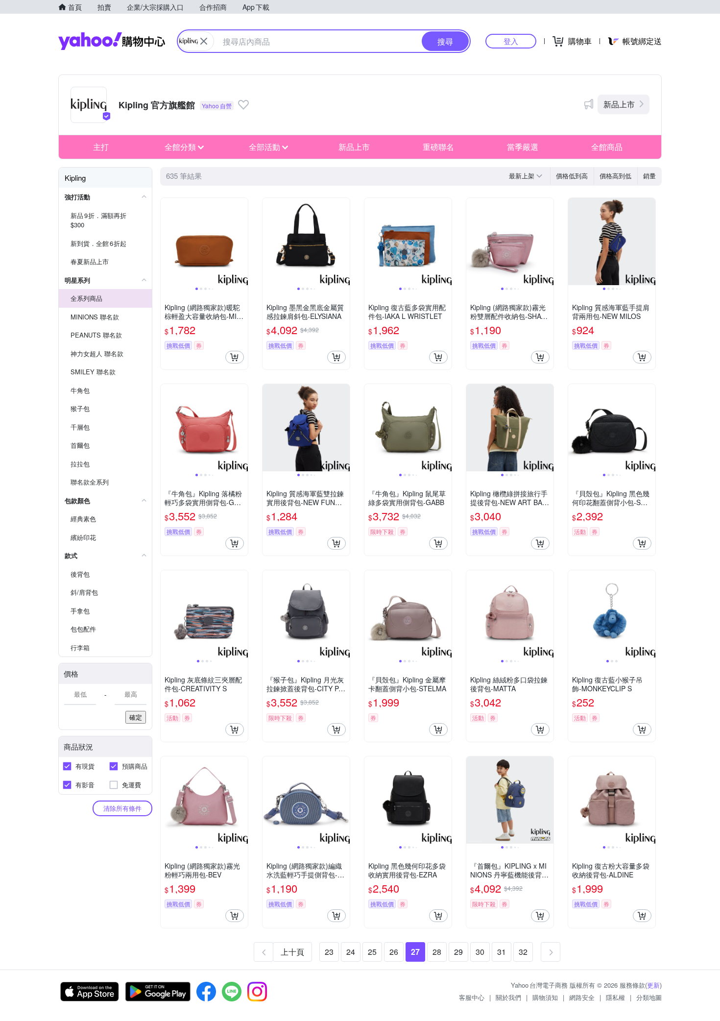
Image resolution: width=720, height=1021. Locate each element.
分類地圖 (649, 997)
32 (523, 951)
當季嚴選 (522, 146)
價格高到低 (615, 175)
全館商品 (607, 146)
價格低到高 (572, 175)
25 (372, 951)
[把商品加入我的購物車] (234, 357)
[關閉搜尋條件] (204, 41)
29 (458, 951)
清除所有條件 (122, 808)
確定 (135, 717)
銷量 (649, 175)
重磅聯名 (438, 146)
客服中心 (471, 997)
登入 (511, 41)
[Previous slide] (167, 241)
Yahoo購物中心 (111, 41)
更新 (653, 985)
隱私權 (615, 997)
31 (501, 951)
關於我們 (508, 997)
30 (480, 951)
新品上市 (619, 104)
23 (329, 951)
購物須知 (545, 997)
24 (350, 951)
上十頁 (292, 951)
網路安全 (582, 997)
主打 (101, 146)
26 (393, 951)
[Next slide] (241, 241)
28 (436, 951)
